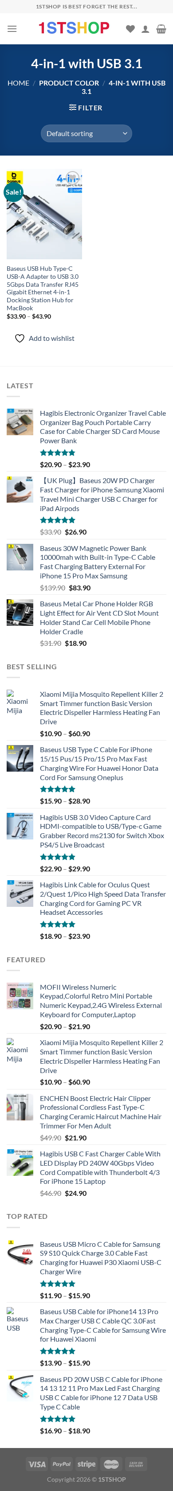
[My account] (145, 29)
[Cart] (161, 29)
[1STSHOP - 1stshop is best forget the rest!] (75, 28)
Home (18, 82)
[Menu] (12, 28)
